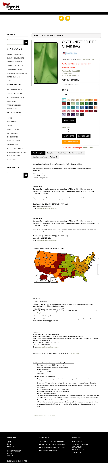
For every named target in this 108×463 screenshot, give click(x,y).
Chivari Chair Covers (14, 69)
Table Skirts (11, 101)
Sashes (9, 81)
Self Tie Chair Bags (13, 77)
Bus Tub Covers (12, 133)
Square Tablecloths (14, 94)
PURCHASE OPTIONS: (70, 80)
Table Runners (12, 109)
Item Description (38, 153)
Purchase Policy (78, 449)
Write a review (88, 148)
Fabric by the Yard (13, 129)
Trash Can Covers (13, 141)
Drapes (9, 125)
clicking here (39, 313)
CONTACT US (76, 452)
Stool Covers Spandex (15, 148)
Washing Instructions (40, 157)
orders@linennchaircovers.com (53, 447)
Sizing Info (50, 153)
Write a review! (38, 416)
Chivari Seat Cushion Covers (17, 73)
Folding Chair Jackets (15, 65)
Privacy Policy (77, 442)
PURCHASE (23, 18)
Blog (9, 444)
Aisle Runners (12, 122)
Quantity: (66, 127)
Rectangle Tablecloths (15, 97)
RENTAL (8, 18)
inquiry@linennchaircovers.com (47, 208)
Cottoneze (59, 35)
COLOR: (65, 90)
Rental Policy (77, 447)
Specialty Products (14, 451)
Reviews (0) (53, 157)
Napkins (9, 118)
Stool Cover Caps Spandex (16, 152)
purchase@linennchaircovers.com (48, 347)
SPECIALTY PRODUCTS (45, 18)
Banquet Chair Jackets (15, 58)
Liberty (42, 35)
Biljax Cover (11, 160)
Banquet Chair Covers (15, 54)
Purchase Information (76, 153)
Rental (9, 453)
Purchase (50, 35)
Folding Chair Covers (14, 62)
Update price (69, 120)
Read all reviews (49, 416)
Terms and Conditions (80, 444)
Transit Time (62, 153)
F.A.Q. (8, 449)
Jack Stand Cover (13, 156)
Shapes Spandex (12, 144)
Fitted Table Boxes (14, 105)
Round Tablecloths (14, 90)
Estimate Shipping (71, 142)
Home (36, 35)
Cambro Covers (12, 137)
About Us (10, 446)
